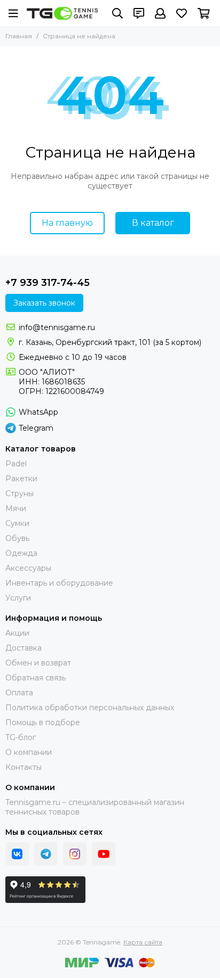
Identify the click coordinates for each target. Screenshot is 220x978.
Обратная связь (35, 678)
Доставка (23, 648)
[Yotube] (103, 854)
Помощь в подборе (42, 722)
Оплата (19, 692)
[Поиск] (117, 13)
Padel (16, 464)
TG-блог (20, 737)
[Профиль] (160, 13)
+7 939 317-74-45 (47, 283)
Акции (17, 633)
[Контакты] (139, 13)
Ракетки (21, 478)
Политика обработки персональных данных (89, 707)
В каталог (153, 223)
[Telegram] (46, 854)
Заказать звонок (44, 303)
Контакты (23, 767)
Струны (19, 493)
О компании (28, 752)
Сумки (17, 523)
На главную (67, 223)
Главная (18, 36)
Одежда (21, 553)
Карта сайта (142, 942)
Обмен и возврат (38, 663)
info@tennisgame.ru (57, 327)
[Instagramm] (75, 854)
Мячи (15, 508)
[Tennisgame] (62, 13)
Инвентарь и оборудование (59, 583)
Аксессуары (28, 568)
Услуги (18, 598)
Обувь (17, 538)
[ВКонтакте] (17, 854)
